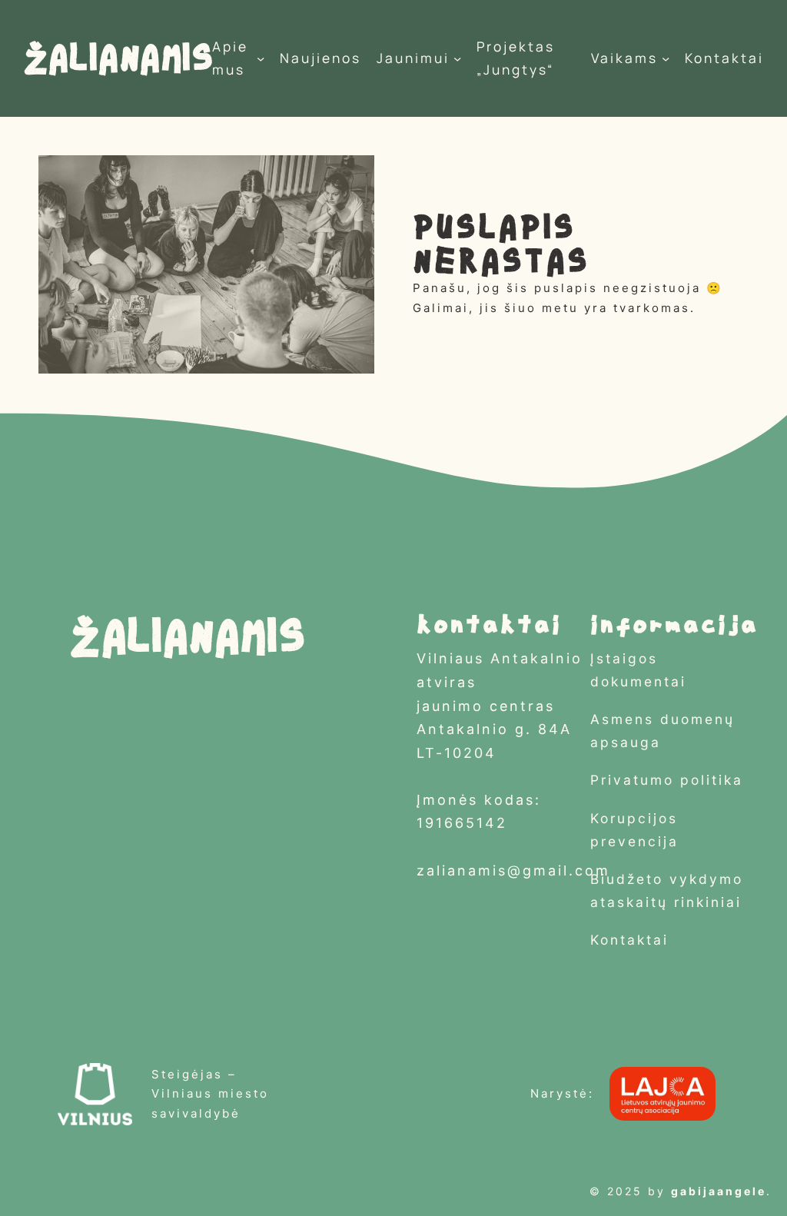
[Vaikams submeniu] (665, 58)
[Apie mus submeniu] (260, 58)
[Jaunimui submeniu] (457, 58)
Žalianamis (117, 58)
